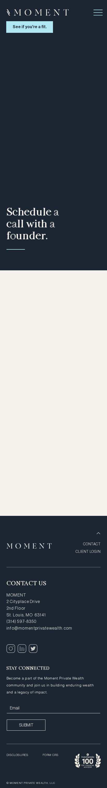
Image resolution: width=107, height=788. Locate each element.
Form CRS (50, 755)
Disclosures (17, 755)
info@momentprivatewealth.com (39, 628)
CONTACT (92, 544)
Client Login (88, 551)
